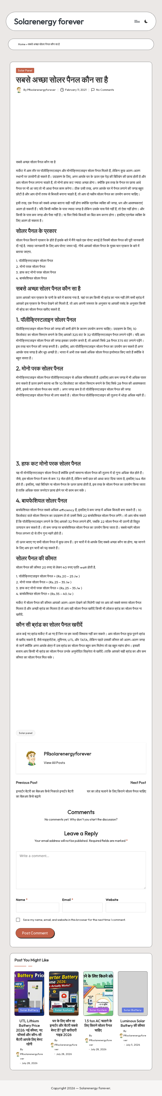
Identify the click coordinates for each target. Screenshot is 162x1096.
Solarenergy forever (49, 21)
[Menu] (136, 21)
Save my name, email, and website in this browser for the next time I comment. (74, 920)
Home (21, 44)
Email (67, 899)
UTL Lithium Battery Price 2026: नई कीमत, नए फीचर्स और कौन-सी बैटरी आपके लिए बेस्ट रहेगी (29, 1032)
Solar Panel (25, 70)
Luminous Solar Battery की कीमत (133, 1023)
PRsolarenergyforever (67, 754)
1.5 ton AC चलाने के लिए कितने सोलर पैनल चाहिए (98, 1025)
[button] (54, 762)
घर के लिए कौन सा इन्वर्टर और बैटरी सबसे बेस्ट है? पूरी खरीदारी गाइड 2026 (64, 1028)
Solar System (63, 1010)
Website (112, 899)
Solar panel (25, 732)
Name (21, 899)
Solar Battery (29, 1010)
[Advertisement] (81, 128)
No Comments (105, 90)
